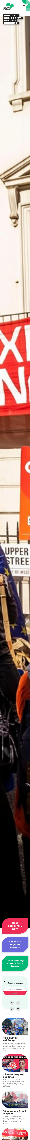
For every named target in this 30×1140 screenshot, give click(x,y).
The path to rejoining (10, 1039)
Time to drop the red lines (13, 1075)
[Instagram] (12, 1009)
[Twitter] (12, 1003)
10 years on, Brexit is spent (14, 1112)
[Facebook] (18, 1003)
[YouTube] (18, 1009)
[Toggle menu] (24, 5)
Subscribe (15, 993)
